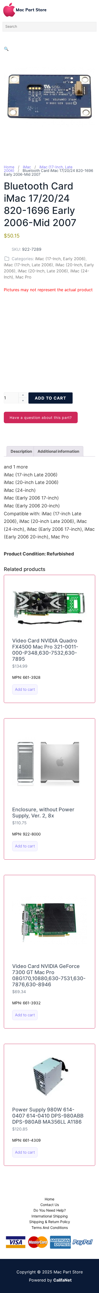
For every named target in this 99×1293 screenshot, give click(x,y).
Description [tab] (21, 451)
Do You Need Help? (50, 1210)
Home (9, 167)
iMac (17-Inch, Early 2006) (60, 258)
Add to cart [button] (25, 689)
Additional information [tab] (58, 451)
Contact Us (49, 1204)
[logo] (25, 10)
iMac (27, 167)
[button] (6, 48)
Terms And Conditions (49, 1227)
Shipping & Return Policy (49, 1221)
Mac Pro (23, 277)
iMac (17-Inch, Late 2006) (28, 264)
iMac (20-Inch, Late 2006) (43, 270)
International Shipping (49, 1216)
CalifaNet (62, 1280)
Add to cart (50, 398)
